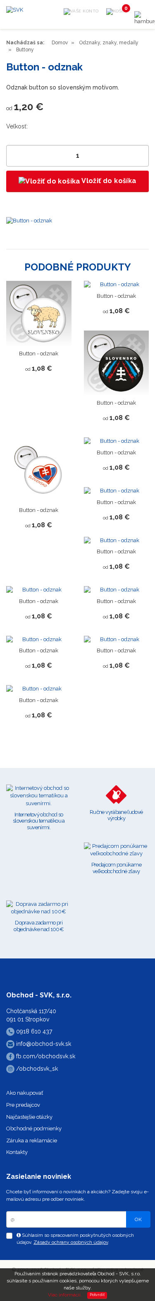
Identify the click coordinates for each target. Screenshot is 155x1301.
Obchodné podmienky (34, 1128)
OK (138, 1219)
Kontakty (17, 1152)
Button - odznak (38, 353)
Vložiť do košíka (108, 181)
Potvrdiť (97, 1295)
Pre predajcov (23, 1105)
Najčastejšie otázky (29, 1117)
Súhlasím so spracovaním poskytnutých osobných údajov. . (75, 1238)
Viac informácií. (65, 1295)
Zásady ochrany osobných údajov (70, 1242)
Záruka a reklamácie (31, 1140)
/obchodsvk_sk (36, 1068)
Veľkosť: (17, 126)
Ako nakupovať (24, 1093)
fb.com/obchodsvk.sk (44, 1056)
